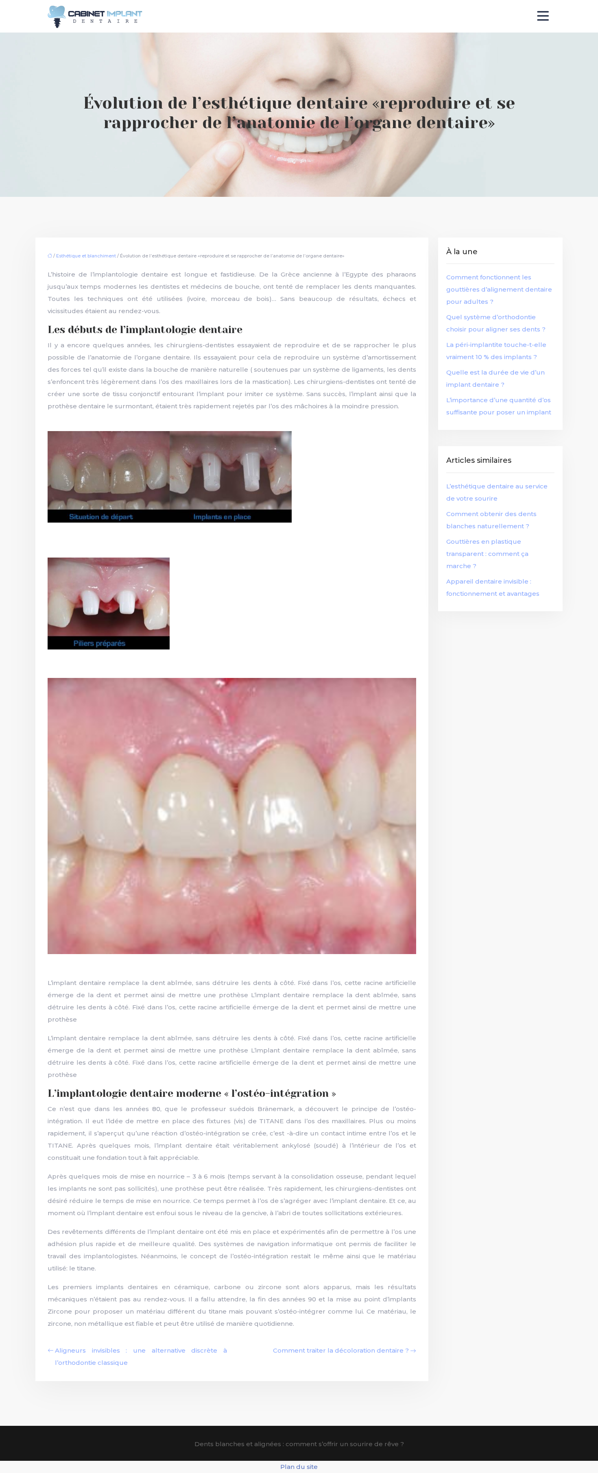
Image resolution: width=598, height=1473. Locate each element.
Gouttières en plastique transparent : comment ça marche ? (487, 554)
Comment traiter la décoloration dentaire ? (341, 1350)
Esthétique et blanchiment (86, 256)
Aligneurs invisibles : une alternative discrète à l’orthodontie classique (141, 1356)
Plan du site (299, 1467)
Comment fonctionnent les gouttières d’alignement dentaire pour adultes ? (499, 289)
